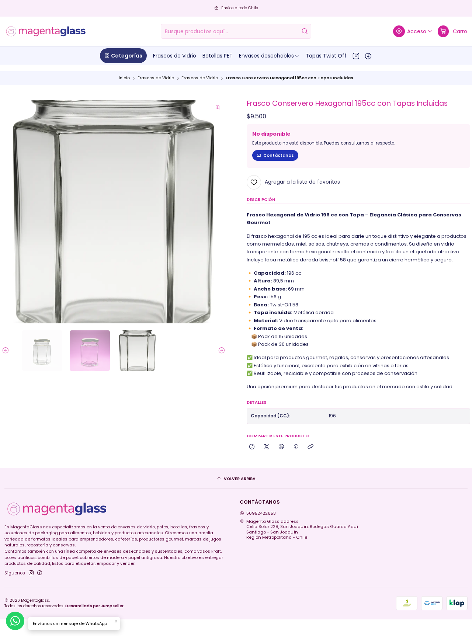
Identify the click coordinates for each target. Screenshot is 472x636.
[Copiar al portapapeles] (310, 447)
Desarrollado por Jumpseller (94, 606)
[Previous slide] (7, 350)
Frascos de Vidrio (156, 78)
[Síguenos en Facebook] (368, 55)
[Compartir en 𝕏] (266, 447)
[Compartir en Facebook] (252, 447)
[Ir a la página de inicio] (46, 31)
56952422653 (261, 513)
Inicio (124, 78)
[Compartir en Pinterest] (296, 447)
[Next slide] (219, 350)
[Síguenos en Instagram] (356, 55)
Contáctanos (278, 155)
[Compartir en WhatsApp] (281, 447)
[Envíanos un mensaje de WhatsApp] (15, 621)
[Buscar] (305, 31)
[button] (123, 55)
